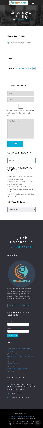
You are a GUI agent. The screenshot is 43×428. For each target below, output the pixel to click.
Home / (14, 20)
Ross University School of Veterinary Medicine (19, 350)
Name (9, 321)
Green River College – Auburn (18, 189)
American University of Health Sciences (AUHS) (20, 357)
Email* (9, 328)
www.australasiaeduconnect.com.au (21, 416)
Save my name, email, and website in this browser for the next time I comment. (20, 112)
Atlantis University (14, 186)
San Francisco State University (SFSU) (21, 194)
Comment (27, 43)
